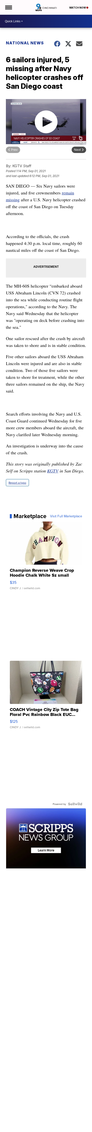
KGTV (52, 471)
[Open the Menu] (8, 7)
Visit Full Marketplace (66, 516)
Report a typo (17, 483)
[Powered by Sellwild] (75, 804)
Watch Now (77, 7)
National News (25, 42)
